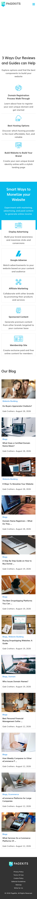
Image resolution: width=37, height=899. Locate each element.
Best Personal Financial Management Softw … (12, 720)
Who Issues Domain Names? (15, 681)
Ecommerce (13, 794)
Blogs (4, 439)
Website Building (10, 401)
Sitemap (19, 884)
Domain (11, 676)
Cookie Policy (18, 878)
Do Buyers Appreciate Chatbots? (17, 405)
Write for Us (18, 888)
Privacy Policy (18, 871)
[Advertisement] (18, 28)
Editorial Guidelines (18, 881)
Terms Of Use (19, 875)
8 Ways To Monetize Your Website (17, 483)
